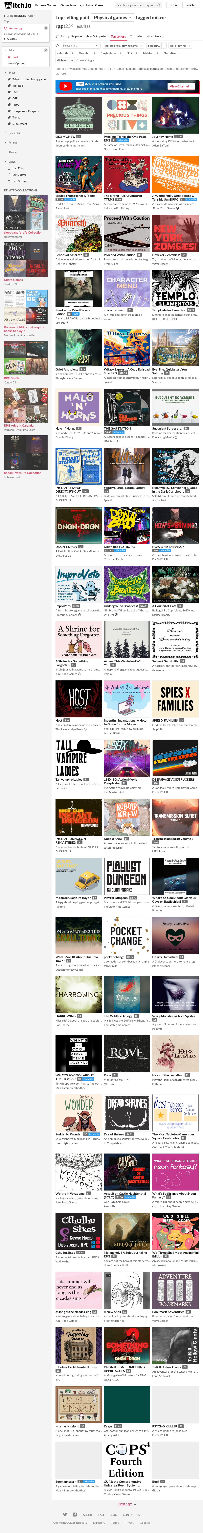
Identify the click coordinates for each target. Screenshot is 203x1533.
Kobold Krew (113, 838)
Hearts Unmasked (165, 957)
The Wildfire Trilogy (118, 1016)
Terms (115, 1522)
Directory (99, 1522)
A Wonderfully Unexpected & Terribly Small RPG (173, 197)
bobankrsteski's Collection (22, 472)
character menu (115, 310)
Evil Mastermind (114, 792)
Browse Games (45, 5)
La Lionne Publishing (116, 208)
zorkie (107, 319)
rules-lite (62, 53)
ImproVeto (63, 606)
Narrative (170, 53)
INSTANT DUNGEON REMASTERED (71, 840)
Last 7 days (19, 174)
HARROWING (66, 1016)
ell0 (58, 1379)
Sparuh (108, 382)
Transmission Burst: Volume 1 (172, 838)
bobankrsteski (12, 477)
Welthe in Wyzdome (70, 1193)
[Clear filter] (45, 50)
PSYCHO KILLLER (164, 1426)
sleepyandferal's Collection (23, 232)
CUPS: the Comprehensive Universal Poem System (123, 1483)
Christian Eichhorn (115, 559)
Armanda (158, 670)
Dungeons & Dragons (25, 111)
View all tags (85, 60)
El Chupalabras (113, 1143)
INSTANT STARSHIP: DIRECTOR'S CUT (70, 489)
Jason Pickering (113, 847)
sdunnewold (159, 1265)
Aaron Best (62, 208)
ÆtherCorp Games (163, 208)
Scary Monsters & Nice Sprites (173, 1016)
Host (59, 720)
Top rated (137, 36)
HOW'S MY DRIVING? (168, 546)
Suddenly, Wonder (69, 1134)
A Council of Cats (164, 606)
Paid (15, 57)
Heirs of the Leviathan (167, 1075)
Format (13, 142)
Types (12, 72)
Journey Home (162, 136)
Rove (107, 1075)
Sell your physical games (142, 68)
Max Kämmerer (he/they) (71, 1088)
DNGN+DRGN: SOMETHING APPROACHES (124, 1369)
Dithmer (157, 1084)
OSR (15, 98)
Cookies (145, 1522)
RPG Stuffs (11, 378)
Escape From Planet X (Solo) (75, 195)
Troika (16, 117)
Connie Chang (64, 437)
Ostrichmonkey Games (69, 969)
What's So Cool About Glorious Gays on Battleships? (174, 899)
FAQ (101, 1515)
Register (191, 5)
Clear (31, 15)
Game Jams (68, 5)
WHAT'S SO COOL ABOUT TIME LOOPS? (75, 1077)
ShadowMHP (12, 284)
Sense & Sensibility (165, 661)
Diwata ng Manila (163, 437)
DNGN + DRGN (66, 546)
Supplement (19, 123)
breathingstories (114, 1320)
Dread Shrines (114, 1134)
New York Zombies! (166, 255)
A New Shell (112, 1312)
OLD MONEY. (65, 136)
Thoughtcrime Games (69, 378)
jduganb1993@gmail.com (19, 429)
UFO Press (158, 851)
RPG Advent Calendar (19, 425)
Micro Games (13, 279)
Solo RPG (154, 45)
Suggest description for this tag (21, 33)
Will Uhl (109, 614)
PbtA (15, 104)
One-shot (84, 53)
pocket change (114, 957)
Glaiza (156, 1490)
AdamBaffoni (160, 145)
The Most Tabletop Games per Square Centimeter (173, 1136)
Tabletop (17, 85)
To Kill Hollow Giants (166, 1367)
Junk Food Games (66, 673)
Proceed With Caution (119, 255)
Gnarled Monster (66, 263)
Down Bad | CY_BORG (119, 546)
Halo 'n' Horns (65, 428)
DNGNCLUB (112, 441)
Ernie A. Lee (111, 263)
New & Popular (96, 36)
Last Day (17, 168)
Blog (113, 1515)
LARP (15, 92)
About (87, 1515)
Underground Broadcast (121, 606)
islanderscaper (161, 965)
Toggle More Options (25, 63)
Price (11, 50)
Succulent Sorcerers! (167, 428)
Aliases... (12, 38)
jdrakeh (60, 322)
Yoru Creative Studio (116, 1265)
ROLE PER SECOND (164, 319)
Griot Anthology (67, 369)
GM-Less (62, 60)
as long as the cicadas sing (73, 1312)
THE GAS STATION (117, 428)
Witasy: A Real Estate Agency (124, 487)
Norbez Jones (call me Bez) (20, 335)
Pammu (108, 673)
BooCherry (62, 1025)
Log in (173, 5)
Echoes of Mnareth (69, 255)
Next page (125, 1504)
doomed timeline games (70, 145)
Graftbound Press (115, 149)
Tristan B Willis (113, 733)
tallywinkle (110, 965)
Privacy (129, 1522)
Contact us (131, 1515)
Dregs (108, 1426)
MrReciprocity (161, 614)
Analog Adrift (112, 1435)
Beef (155, 1481)
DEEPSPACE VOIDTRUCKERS (173, 779)
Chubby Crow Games (117, 1494)
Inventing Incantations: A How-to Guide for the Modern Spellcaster (125, 724)
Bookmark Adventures (168, 1312)
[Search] (158, 5)
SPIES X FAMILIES (165, 720)
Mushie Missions (67, 1426)
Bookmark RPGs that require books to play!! (24, 329)
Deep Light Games (67, 1143)
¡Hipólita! (158, 729)
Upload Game (93, 5)
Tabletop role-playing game (29, 79)
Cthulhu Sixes (65, 1252)
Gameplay (14, 133)
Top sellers (118, 36)
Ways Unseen (160, 263)
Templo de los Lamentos (169, 310)
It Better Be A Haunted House (76, 1367)
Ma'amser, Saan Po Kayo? (73, 897)
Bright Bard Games (67, 1435)
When (12, 161)
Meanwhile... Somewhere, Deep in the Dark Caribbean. (174, 489)
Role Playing (178, 45)
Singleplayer (108, 53)
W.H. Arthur (63, 1261)
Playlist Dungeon (116, 897)
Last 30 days (19, 181)
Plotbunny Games (66, 614)
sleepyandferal (13, 236)
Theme (13, 152)
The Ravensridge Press (69, 729)
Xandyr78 (10, 382)
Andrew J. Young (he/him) (168, 1147)
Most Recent (156, 36)
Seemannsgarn (66, 1481)
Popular (76, 36)
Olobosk (109, 1084)
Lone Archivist (161, 1376)
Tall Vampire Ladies (69, 779)
